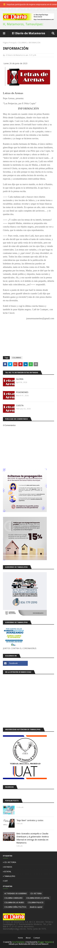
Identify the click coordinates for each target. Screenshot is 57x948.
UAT (6, 881)
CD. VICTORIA (10, 862)
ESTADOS (8, 867)
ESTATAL (7, 871)
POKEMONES (22, 392)
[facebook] (15, 663)
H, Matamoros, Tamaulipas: (23, 24)
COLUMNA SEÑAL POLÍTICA (15, 907)
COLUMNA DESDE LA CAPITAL (37, 898)
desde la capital (36, 907)
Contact (36, 938)
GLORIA (19, 379)
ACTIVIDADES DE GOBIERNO (15, 894)
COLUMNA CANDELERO (13, 898)
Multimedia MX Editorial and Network (33, 944)
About (28, 938)
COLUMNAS (22, 43)
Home (20, 938)
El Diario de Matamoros (28, 33)
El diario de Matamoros (15, 55)
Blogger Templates (45, 942)
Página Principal (9, 43)
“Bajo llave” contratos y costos (29, 820)
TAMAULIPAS (9, 876)
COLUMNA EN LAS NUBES (14, 903)
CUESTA (20, 405)
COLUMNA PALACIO (35, 903)
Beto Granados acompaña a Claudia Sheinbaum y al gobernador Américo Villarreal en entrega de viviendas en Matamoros (32, 838)
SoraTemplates (18, 942)
